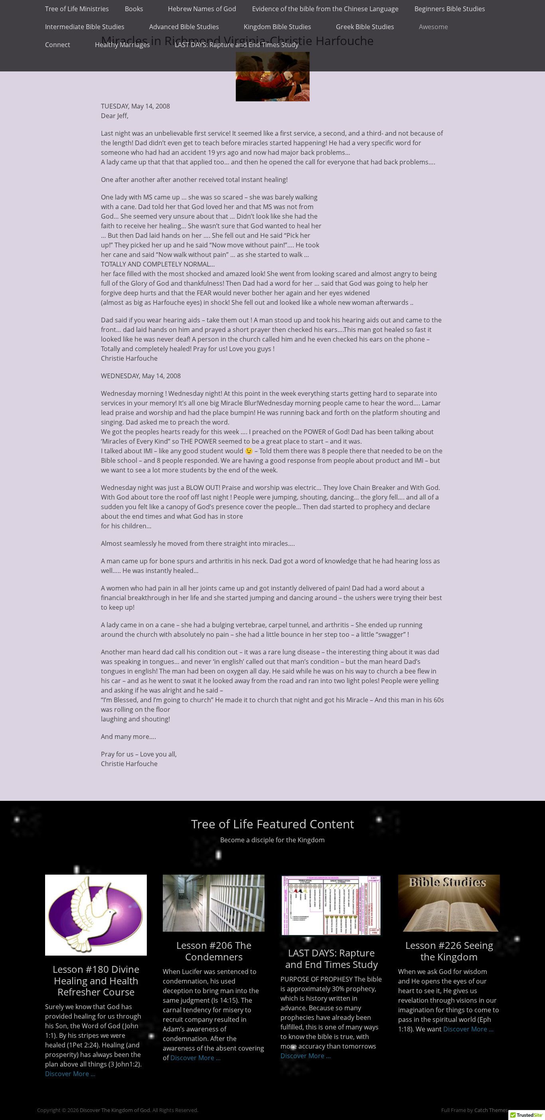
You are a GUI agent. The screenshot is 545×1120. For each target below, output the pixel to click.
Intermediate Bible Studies (84, 26)
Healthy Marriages (122, 44)
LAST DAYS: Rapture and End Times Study (236, 44)
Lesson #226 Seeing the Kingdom (449, 950)
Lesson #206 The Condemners (213, 950)
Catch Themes (491, 1110)
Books (134, 8)
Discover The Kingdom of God (115, 1110)
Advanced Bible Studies (184, 26)
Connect (57, 44)
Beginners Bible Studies (450, 8)
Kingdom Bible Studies (277, 26)
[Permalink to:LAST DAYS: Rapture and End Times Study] (331, 934)
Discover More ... (70, 1073)
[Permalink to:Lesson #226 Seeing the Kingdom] (449, 903)
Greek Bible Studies (365, 26)
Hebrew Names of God (202, 8)
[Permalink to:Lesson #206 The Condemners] (214, 903)
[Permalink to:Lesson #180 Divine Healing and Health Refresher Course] (96, 915)
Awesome (433, 26)
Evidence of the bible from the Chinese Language (325, 8)
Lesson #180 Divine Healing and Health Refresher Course (96, 980)
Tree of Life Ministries (77, 8)
